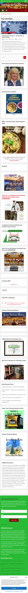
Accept (14, 588)
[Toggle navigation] (6, 10)
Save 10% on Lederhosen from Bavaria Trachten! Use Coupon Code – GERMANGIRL (13, 197)
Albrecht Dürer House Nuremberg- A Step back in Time (13, 394)
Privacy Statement (16, 591)
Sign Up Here (14, 520)
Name (2, 514)
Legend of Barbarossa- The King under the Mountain (13, 386)
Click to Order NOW (14, 160)
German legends (5, 32)
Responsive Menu (25, 1)
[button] (26, 577)
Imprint (21, 591)
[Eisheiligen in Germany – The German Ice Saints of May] (14, 27)
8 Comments (19, 39)
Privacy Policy (4, 524)
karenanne (12, 39)
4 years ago (5, 39)
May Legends (12, 32)
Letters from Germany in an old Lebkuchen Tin (12, 397)
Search (24, 57)
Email (2, 509)
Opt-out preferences (8, 591)
